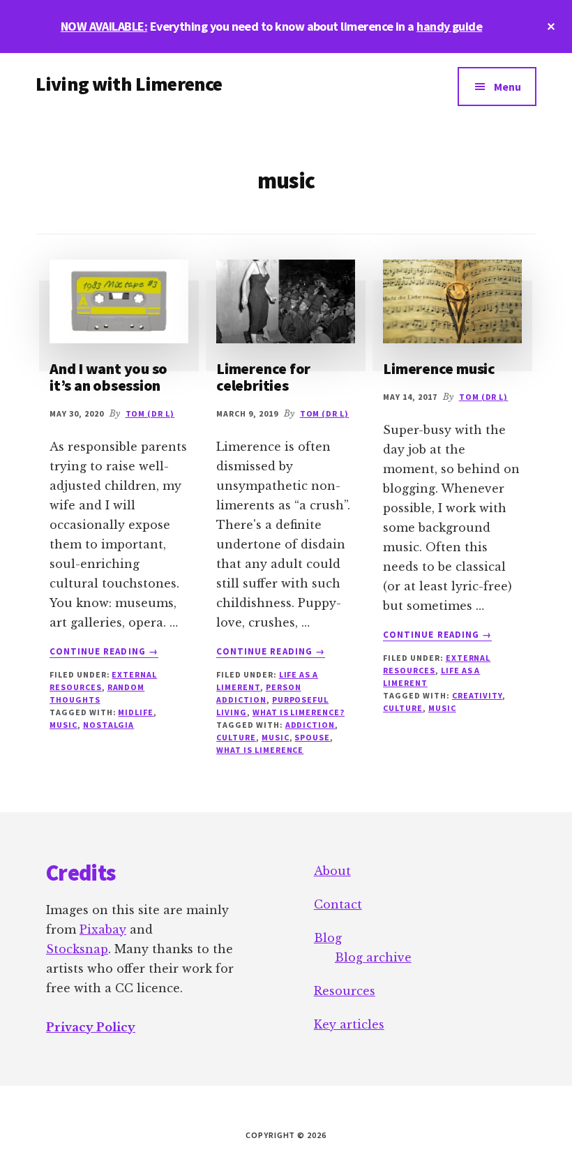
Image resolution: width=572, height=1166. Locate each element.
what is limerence (259, 750)
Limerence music (439, 368)
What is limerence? (299, 712)
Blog (328, 938)
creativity (477, 695)
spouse (312, 737)
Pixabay (103, 929)
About (332, 871)
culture (236, 737)
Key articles (349, 1024)
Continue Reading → (104, 651)
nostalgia (109, 724)
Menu (507, 87)
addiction (310, 724)
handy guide (449, 26)
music (63, 724)
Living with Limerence (129, 83)
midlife (135, 712)
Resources (344, 991)
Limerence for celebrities (263, 377)
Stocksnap (77, 949)
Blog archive (373, 957)
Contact (338, 904)
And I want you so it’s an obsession (108, 377)
